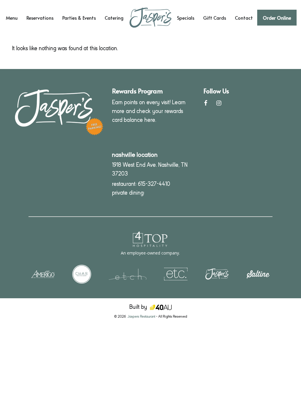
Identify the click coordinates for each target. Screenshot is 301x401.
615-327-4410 (154, 184)
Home (138, 7)
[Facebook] (205, 103)
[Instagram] (219, 103)
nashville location (135, 154)
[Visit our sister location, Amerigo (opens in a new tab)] (43, 274)
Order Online (277, 17)
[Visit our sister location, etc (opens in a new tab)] (176, 274)
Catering (114, 17)
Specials (185, 17)
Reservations (39, 17)
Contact (244, 17)
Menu (12, 17)
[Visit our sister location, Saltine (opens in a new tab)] (258, 274)
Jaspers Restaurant (141, 316)
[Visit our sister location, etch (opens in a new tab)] (127, 274)
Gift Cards (214, 17)
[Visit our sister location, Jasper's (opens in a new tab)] (217, 274)
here (149, 120)
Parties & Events (79, 17)
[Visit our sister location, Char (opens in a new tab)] (81, 274)
